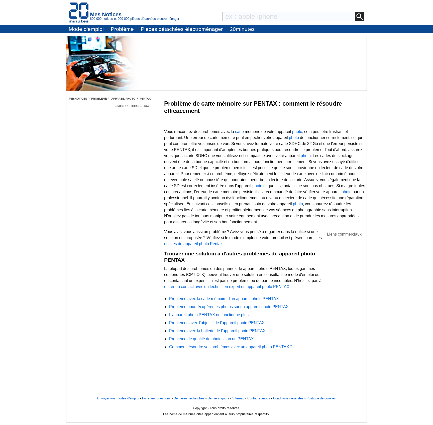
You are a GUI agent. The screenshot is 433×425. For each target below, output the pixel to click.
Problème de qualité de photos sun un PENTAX (211, 339)
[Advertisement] (344, 312)
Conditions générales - (289, 398)
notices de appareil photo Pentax (193, 244)
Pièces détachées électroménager (182, 29)
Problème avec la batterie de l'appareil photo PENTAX (217, 331)
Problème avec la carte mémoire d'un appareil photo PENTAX (224, 299)
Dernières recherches (189, 398)
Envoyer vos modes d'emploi (118, 398)
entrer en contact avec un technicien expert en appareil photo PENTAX (226, 287)
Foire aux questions (156, 398)
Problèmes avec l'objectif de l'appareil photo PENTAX (217, 323)
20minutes (242, 29)
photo (297, 131)
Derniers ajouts (218, 398)
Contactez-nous (258, 398)
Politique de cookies (321, 398)
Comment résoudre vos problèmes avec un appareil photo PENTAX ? (230, 347)
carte (239, 131)
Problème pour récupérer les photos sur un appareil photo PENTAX (229, 307)
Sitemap (238, 398)
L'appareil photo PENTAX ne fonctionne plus (209, 315)
